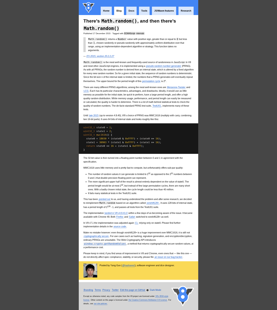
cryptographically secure (96, 236)
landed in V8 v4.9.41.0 (116, 213)
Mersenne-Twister (176, 87)
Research (186, 11)
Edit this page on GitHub (132, 290)
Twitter (115, 290)
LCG (86, 91)
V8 (88, 7)
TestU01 (156, 106)
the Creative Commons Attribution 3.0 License (148, 300)
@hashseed (128, 265)
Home (106, 11)
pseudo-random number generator (163, 66)
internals (140, 33)
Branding (88, 290)
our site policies (100, 303)
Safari (132, 217)
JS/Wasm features (164, 11)
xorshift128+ (153, 203)
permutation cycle (151, 81)
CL (136, 223)
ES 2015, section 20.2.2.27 (100, 56)
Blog (119, 11)
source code (120, 226)
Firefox (119, 217)
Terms (98, 290)
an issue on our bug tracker (168, 257)
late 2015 (94, 115)
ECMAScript (129, 33)
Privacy (106, 290)
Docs (131, 11)
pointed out (104, 199)
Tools (144, 11)
